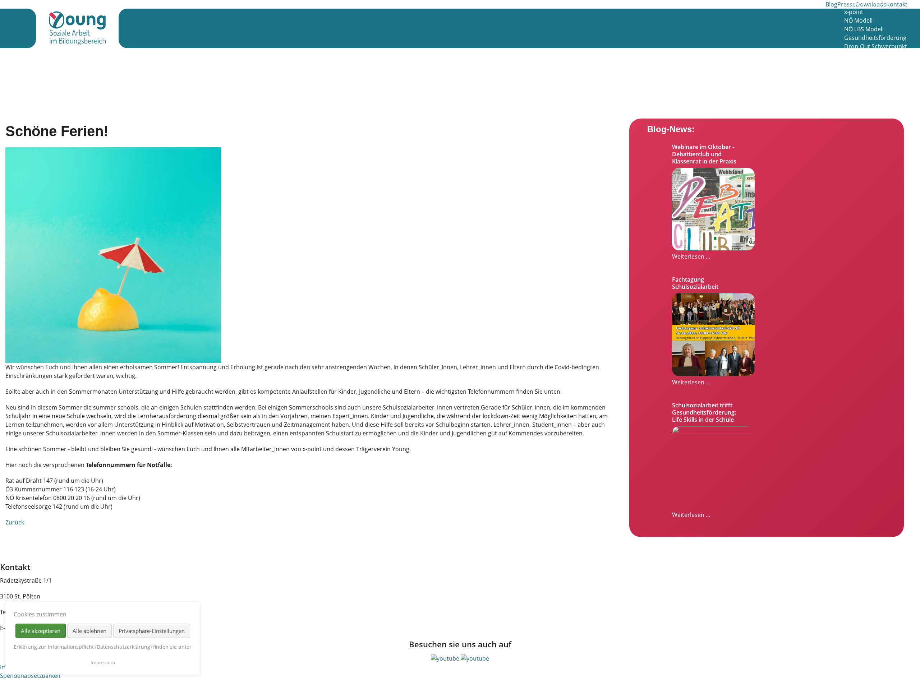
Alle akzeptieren (40, 630)
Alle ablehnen (89, 630)
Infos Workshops (867, 64)
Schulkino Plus (863, 55)
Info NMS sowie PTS (870, 81)
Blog (831, 4)
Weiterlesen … (691, 256)
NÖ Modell (858, 20)
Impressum (103, 662)
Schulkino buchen (868, 89)
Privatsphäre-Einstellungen (152, 630)
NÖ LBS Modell (864, 29)
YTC (849, 98)
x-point (853, 12)
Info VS (853, 72)
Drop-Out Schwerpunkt (875, 46)
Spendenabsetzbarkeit (30, 676)
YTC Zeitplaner (863, 107)
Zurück (14, 522)
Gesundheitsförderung (875, 38)
